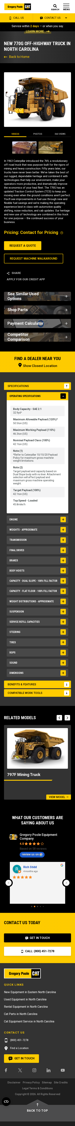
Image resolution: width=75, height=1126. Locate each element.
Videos (15, 134)
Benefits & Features (22, 684)
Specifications (18, 386)
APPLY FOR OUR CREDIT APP (26, 279)
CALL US (18, 17)
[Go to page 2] (37, 906)
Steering (14, 632)
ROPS (12, 652)
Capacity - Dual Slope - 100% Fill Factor (33, 580)
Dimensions (16, 672)
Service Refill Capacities (24, 621)
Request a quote (22, 245)
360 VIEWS (60, 134)
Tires (12, 642)
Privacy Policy (31, 1082)
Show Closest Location (39, 366)
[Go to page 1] (34, 906)
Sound (13, 662)
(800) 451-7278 (18, 1040)
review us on (30, 854)
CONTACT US (52, 17)
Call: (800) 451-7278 (39, 951)
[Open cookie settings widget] (6, 1101)
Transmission (18, 539)
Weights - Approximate (23, 529)
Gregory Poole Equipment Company (38, 836)
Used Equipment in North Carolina (25, 999)
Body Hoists (16, 570)
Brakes (13, 560)
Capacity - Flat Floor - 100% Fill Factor (33, 591)
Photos (37, 134)
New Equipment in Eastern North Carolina (30, 992)
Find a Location (19, 1048)
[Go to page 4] (43, 906)
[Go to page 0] (31, 906)
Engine (13, 519)
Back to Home (19, 57)
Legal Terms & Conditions (37, 1088)
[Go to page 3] (40, 906)
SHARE (16, 273)
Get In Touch (39, 938)
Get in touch (24, 1058)
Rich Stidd (30, 867)
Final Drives (16, 550)
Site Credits (61, 1082)
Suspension (16, 611)
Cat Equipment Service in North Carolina (29, 1021)
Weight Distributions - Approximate (31, 601)
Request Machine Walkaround (33, 258)
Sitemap (47, 1082)
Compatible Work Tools (25, 693)
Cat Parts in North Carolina (20, 1014)
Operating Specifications (25, 396)
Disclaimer (14, 1082)
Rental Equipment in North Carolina (26, 1006)
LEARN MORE (35, 31)
